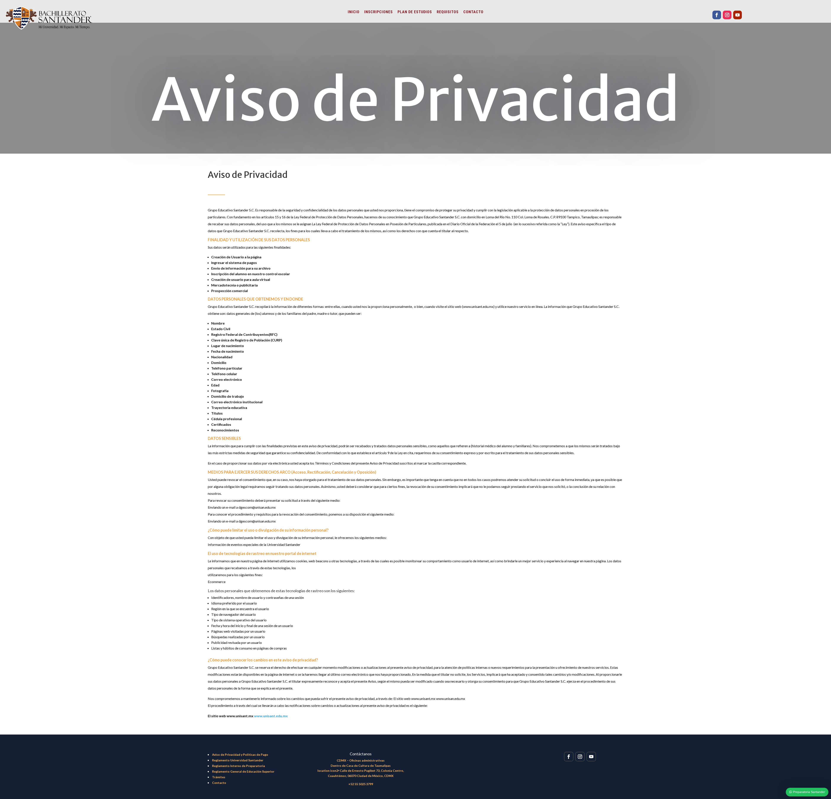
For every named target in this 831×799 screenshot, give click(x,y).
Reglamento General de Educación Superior (243, 771)
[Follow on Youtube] (737, 15)
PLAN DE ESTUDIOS (415, 12)
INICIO (353, 12)
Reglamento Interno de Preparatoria (238, 766)
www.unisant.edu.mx (271, 716)
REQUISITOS (448, 12)
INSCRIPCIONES (378, 12)
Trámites (218, 777)
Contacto (219, 783)
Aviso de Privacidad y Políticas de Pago (240, 754)
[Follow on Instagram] (727, 15)
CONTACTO (473, 12)
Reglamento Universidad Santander (237, 760)
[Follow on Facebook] (716, 15)
